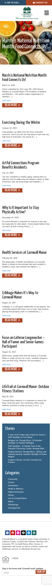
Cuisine (11, 482)
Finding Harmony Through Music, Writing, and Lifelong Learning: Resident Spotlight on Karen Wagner (27, 454)
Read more (11, 105)
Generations (13, 485)
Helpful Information (16, 492)
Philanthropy (13, 505)
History (11, 495)
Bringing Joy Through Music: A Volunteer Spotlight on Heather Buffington (25, 441)
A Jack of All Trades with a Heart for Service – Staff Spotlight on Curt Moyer (27, 436)
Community (12, 479)
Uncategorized (14, 508)
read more (6, 100)
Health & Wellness (15, 489)
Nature (10, 501)
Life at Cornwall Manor (17, 498)
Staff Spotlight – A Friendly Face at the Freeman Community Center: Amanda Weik (26, 447)
